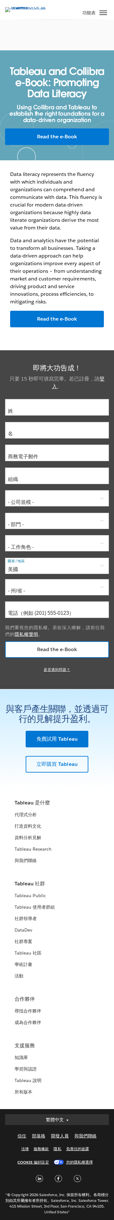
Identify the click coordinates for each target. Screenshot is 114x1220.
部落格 (38, 1136)
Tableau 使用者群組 (35, 907)
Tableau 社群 (30, 883)
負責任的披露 (77, 1148)
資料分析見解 (28, 837)
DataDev (23, 930)
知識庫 (21, 1057)
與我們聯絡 (26, 860)
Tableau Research (33, 849)
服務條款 (41, 1148)
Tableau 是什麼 (32, 802)
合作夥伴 (25, 999)
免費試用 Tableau (57, 739)
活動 (19, 976)
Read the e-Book (57, 136)
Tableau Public (30, 895)
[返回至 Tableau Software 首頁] (27, 7)
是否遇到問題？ (57, 669)
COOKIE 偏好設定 (33, 1162)
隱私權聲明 (26, 634)
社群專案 (23, 941)
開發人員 (60, 1136)
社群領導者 (26, 918)
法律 (25, 1148)
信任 (21, 1136)
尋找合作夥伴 (28, 1011)
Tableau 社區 (28, 953)
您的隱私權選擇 (79, 1162)
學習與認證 (26, 1069)
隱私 (57, 1148)
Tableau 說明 (28, 1080)
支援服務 (25, 1045)
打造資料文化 (28, 826)
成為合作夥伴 (28, 1022)
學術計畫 (23, 964)
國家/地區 (16, 561)
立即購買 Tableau (57, 764)
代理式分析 (26, 814)
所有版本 (23, 1092)
